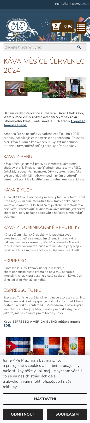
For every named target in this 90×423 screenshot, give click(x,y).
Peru (62, 146)
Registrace (80, 4)
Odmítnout (23, 414)
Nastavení (45, 399)
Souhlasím (67, 414)
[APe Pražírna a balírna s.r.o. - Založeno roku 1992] (18, 26)
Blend (21, 134)
